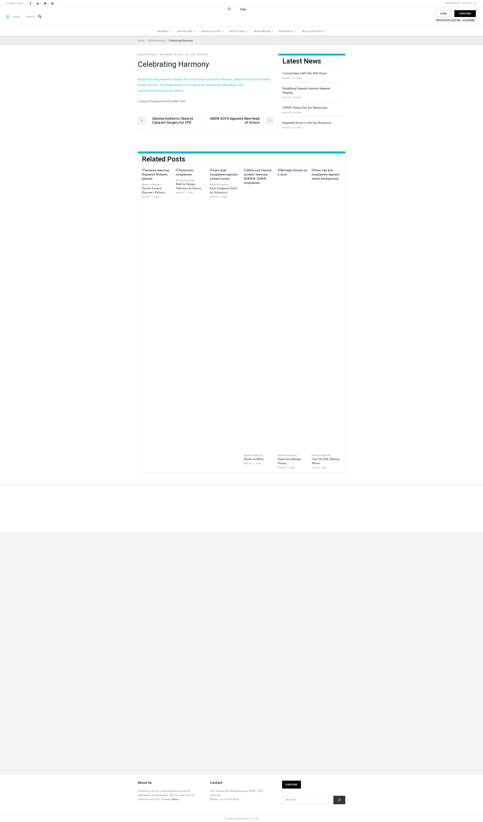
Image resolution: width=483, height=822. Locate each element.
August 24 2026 (291, 97)
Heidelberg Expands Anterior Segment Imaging (306, 90)
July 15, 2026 (319, 467)
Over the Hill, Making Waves (325, 461)
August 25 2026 (291, 78)
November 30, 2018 (171, 54)
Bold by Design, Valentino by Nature (188, 186)
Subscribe (465, 13)
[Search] (38, 17)
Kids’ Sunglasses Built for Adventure (223, 190)
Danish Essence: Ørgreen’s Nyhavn (153, 190)
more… (176, 799)
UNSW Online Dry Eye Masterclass (304, 108)
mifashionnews (156, 40)
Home (141, 40)
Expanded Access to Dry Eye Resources (306, 123)
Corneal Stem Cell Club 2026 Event (304, 73)
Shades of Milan (254, 459)
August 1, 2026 (150, 197)
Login (443, 13)
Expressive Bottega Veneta (289, 461)
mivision (202, 54)
